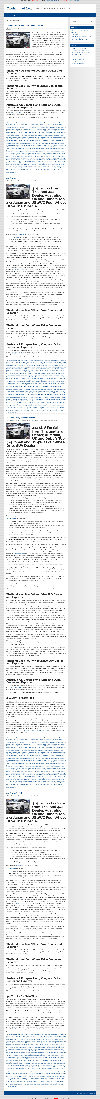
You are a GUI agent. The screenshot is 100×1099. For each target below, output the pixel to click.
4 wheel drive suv (19, 122)
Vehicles (55, 420)
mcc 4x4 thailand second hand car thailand (26, 151)
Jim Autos (43, 28)
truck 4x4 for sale (56, 164)
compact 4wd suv (55, 143)
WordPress (85, 1093)
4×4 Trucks (11, 178)
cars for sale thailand (40, 142)
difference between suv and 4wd (33, 145)
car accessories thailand (29, 142)
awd (37, 130)
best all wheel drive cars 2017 (50, 134)
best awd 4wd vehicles (43, 135)
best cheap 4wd (26, 137)
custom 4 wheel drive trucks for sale (16, 145)
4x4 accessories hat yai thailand (44, 126)
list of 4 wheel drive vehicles (48, 150)
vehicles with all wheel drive (36, 171)
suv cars (40, 158)
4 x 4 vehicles (42, 124)
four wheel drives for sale (35, 146)
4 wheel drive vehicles (15, 124)
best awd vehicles (17, 137)
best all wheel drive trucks (17, 135)
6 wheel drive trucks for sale (38, 129)
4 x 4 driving (35, 124)
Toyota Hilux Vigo (34, 164)
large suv (26, 150)
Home (7, 15)
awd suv (16, 132)
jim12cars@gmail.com (21, 234)
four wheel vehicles (46, 146)
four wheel (44, 145)
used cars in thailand (11, 169)
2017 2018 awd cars (34, 121)
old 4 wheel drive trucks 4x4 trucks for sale (23, 155)
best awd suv (9, 137)
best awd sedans (60, 135)
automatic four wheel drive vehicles (27, 130)
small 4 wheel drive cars (46, 156)
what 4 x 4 (60, 171)
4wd (53, 124)
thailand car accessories (60, 159)
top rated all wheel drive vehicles (50, 163)
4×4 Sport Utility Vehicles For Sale (20, 418)
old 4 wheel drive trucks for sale (41, 155)
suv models (45, 158)
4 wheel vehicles (25, 124)
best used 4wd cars (48, 138)
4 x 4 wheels (48, 124)
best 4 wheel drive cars (40, 132)
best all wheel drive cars (37, 134)
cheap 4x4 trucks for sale (35, 143)
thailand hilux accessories (33, 161)
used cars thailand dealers (23, 169)
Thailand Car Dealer (50, 28)
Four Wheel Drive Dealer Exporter (81, 40)
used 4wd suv (36, 167)
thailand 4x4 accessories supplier (25, 159)
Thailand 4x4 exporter (48, 159)
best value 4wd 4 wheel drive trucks (19, 140)
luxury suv (13, 151)
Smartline (92, 1093)
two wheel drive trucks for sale (41, 166)
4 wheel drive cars (54, 121)
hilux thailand (14, 148)
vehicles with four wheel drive (50, 171)
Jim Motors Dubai (15, 237)
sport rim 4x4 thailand (28, 158)
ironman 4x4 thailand (18, 150)
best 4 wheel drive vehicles (16, 134)
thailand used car (44, 161)
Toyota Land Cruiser (15, 112)
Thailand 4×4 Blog (19, 8)
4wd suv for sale (17, 126)
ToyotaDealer (23, 28)
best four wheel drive (35, 137)
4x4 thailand (32, 127)
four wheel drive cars (52, 145)
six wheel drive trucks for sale (33, 156)
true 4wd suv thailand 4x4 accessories (25, 166)
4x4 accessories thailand (58, 126)
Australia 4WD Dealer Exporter (80, 50)
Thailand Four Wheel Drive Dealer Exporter (24, 25)
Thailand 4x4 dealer (38, 159)
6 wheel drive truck (26, 129)
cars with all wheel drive (51, 142)
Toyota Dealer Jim (20, 730)
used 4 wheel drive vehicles (25, 167)
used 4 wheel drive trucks (55, 166)
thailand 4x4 (14, 159)
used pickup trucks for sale (36, 169)
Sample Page (15, 15)
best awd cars (52, 135)
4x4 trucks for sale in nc (15, 129)
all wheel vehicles (14, 130)
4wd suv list (24, 126)
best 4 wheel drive (29, 132)
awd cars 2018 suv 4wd (54, 130)
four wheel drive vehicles (23, 146)
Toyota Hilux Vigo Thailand (45, 164)
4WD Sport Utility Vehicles (35, 420)
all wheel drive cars (49, 129)
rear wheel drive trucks (20, 156)
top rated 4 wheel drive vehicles (34, 163)
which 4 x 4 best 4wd (11, 172)
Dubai (59, 730)
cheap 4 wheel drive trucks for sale (20, 143)
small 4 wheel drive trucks (58, 156)
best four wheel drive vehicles (48, 137)
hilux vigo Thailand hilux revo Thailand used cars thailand (44, 148)
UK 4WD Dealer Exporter (79, 63)
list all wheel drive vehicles (34, 150)
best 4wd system (27, 134)
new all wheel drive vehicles (20, 153)
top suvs (18, 164)
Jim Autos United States (43, 730)
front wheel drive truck (56, 146)
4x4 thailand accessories (41, 127)
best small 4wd (24, 138)
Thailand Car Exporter (21, 161)
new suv (43, 153)
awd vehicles (22, 132)
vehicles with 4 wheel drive (22, 171)
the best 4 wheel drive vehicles (56, 161)
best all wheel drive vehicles (30, 135)
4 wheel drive (46, 121)
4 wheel (41, 121)
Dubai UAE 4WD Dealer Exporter (81, 52)
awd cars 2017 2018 (43, 130)
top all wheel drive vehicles (20, 163)
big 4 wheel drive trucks (34, 140)
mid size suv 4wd (41, 151)
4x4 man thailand (10, 127)
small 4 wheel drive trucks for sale (14, 158)
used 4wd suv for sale (45, 167)
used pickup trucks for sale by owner (51, 169)
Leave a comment (12, 121)
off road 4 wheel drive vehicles (53, 153)
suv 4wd (36, 158)
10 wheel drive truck (24, 121)
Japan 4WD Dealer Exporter (80, 56)
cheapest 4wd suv (46, 143)
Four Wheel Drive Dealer (34, 28)
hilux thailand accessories (24, 148)
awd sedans (11, 132)
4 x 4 (31, 124)
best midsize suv (59, 137)
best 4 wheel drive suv (51, 132)
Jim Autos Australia (31, 730)
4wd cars (57, 124)
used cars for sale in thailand (57, 167)
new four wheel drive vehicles (34, 153)
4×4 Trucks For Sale (14, 793)
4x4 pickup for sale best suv (21, 127)
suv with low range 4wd (54, 158)
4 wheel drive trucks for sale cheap (44, 122)
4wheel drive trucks (32, 126)
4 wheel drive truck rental (29, 122)
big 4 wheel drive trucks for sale (47, 140)
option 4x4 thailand (53, 155)
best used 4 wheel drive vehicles (36, 138)
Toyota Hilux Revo (25, 164)
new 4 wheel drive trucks (52, 151)
